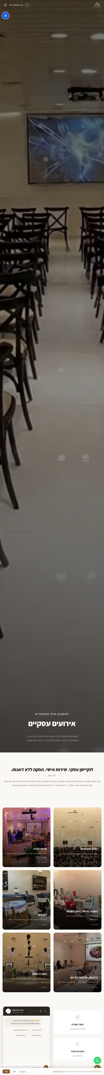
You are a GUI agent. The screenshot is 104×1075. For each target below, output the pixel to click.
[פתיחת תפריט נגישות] (5, 15)
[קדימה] (31, 1011)
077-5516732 (15, 5)
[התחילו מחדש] (40, 1011)
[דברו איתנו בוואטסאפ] (97, 1060)
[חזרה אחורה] (36, 1011)
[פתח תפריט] (5, 5)
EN (27, 5)
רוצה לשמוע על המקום (20, 1030)
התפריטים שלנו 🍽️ (35, 1035)
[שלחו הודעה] (46, 1067)
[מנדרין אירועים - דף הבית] (97, 5)
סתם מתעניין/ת (20, 1035)
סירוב (14, 1071)
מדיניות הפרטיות (58, 1071)
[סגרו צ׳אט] (45, 1011)
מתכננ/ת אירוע (36, 1030)
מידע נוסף (23, 1071)
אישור (6, 1071)
